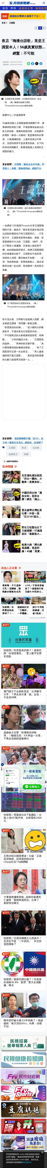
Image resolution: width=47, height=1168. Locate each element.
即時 (13, 8)
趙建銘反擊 (26, 8)
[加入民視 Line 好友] (23, 779)
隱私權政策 (26, 1162)
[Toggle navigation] (3, 3)
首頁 (5, 8)
